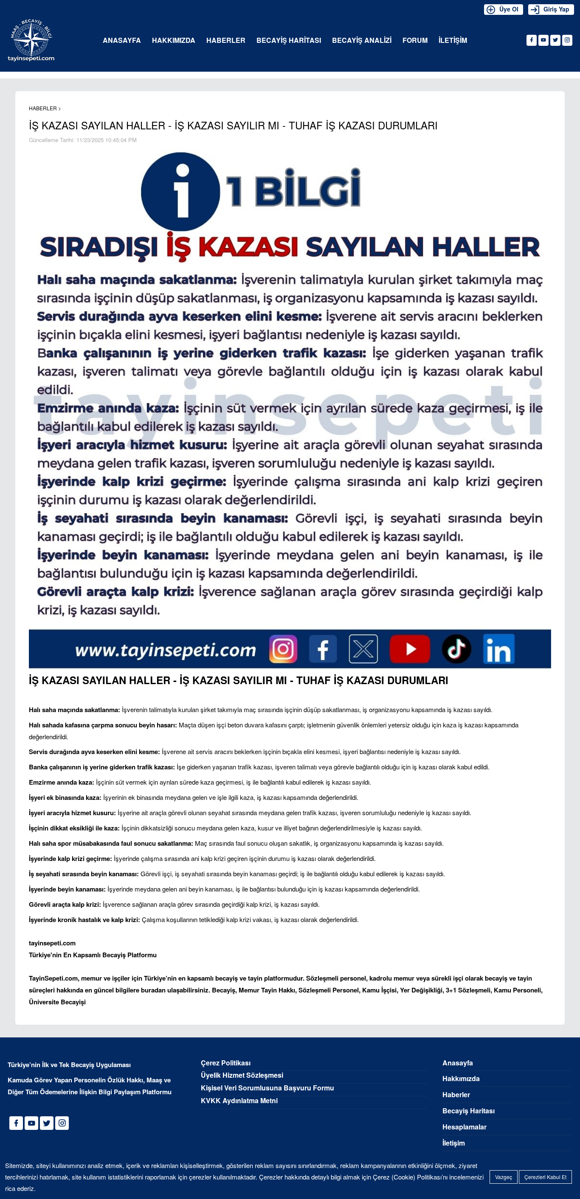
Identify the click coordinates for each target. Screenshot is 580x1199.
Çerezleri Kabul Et (545, 1176)
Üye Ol (508, 9)
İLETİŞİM (453, 40)
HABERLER (225, 40)
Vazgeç (503, 1176)
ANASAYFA (122, 40)
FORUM (415, 40)
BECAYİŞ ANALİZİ (361, 40)
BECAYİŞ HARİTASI (288, 40)
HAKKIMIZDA (173, 40)
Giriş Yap (556, 9)
